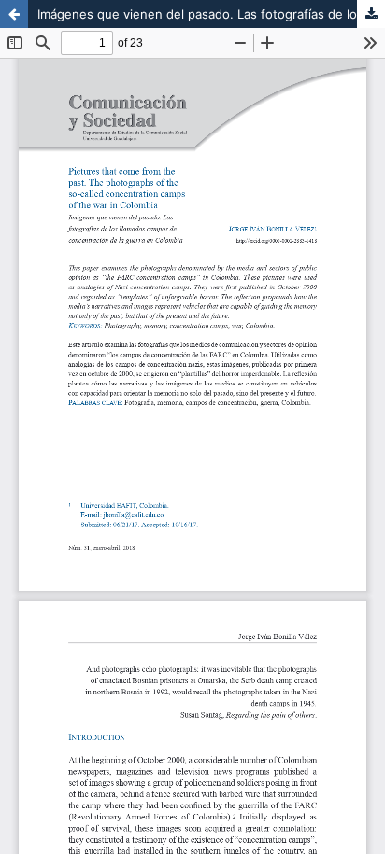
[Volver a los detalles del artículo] (14, 14)
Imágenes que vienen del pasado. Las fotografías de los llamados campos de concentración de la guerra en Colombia (211, 14)
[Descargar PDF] (371, 14)
